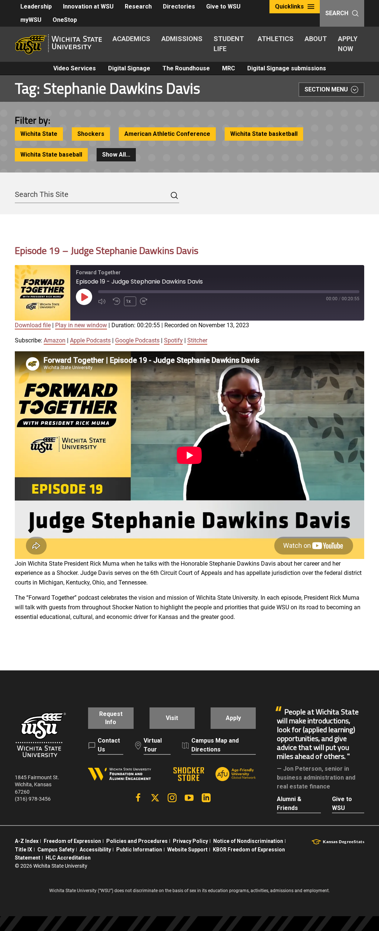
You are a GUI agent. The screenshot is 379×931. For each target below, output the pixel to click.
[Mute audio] (103, 301)
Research (138, 6)
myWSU (30, 19)
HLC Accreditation (68, 858)
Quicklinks (289, 6)
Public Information (139, 850)
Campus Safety (55, 850)
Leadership (36, 6)
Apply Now (348, 44)
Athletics (276, 39)
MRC (228, 68)
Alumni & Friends (289, 803)
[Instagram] (172, 797)
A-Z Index (26, 841)
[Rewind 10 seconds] (116, 301)
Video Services (74, 68)
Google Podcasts (137, 340)
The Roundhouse (186, 68)
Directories (179, 6)
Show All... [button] (116, 154)
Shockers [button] (90, 133)
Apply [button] (233, 717)
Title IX (23, 850)
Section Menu (326, 89)
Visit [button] (172, 717)
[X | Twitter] (155, 797)
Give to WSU (223, 6)
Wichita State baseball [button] (51, 154)
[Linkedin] (206, 797)
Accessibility (95, 850)
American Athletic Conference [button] (167, 133)
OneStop (65, 19)
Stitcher (197, 340)
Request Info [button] (111, 718)
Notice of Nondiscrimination (248, 841)
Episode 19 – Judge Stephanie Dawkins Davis (106, 250)
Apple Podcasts (90, 340)
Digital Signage (129, 68)
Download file (33, 325)
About (316, 39)
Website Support (187, 850)
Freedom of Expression (72, 841)
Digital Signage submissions (286, 68)
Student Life (229, 44)
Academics (131, 39)
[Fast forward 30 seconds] (145, 301)
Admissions (181, 39)
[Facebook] (138, 797)
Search (336, 13)
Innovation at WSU (88, 6)
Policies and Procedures (137, 841)
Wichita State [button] (38, 133)
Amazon (55, 340)
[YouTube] (189, 797)
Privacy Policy (190, 841)
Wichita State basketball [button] (264, 133)
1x (128, 301)
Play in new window (81, 325)
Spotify (173, 340)
